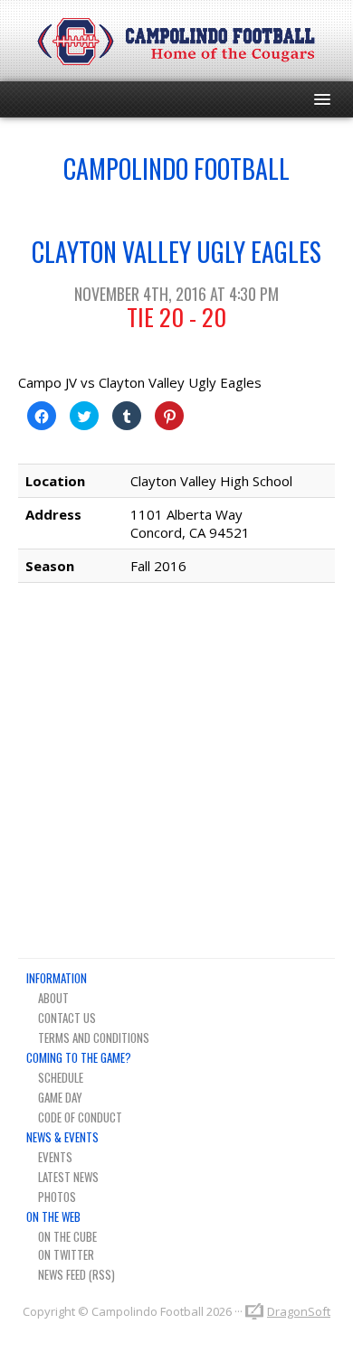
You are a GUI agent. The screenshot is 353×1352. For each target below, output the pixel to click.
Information (56, 978)
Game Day (60, 1097)
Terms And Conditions (93, 1037)
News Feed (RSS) (76, 1274)
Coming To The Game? (78, 1057)
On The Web (53, 1216)
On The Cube (67, 1236)
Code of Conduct (80, 1117)
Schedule (60, 1077)
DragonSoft (298, 1311)
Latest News (68, 1177)
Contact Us (67, 1018)
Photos (57, 1197)
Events (55, 1157)
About (53, 998)
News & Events (62, 1137)
